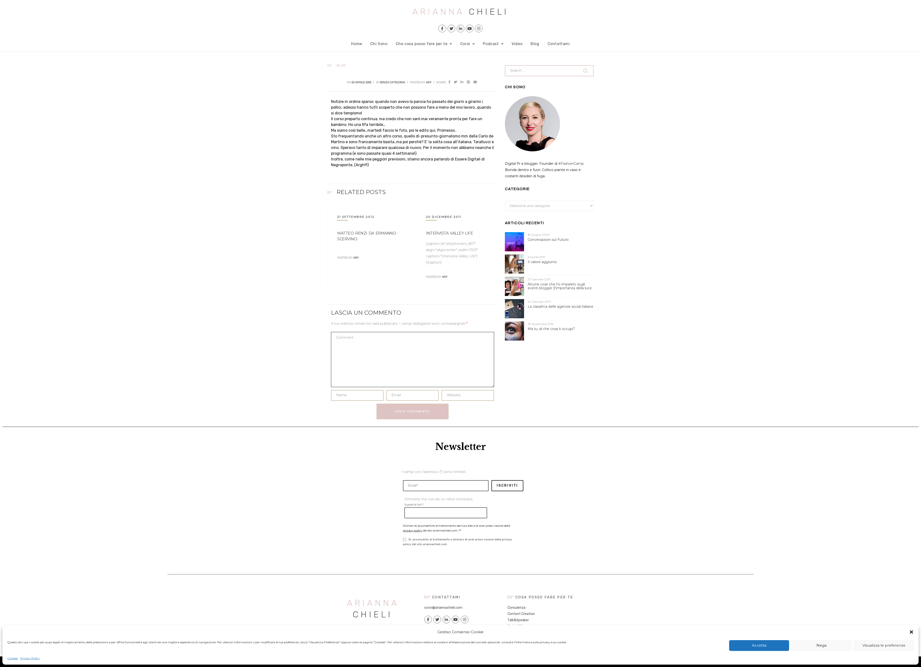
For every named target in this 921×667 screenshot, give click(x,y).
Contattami (559, 44)
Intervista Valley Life (449, 233)
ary (428, 82)
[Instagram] (479, 28)
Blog (535, 44)
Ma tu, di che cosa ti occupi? (551, 329)
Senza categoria (392, 82)
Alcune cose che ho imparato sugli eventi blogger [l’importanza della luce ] (560, 286)
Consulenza (516, 608)
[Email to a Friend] (475, 82)
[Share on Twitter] (455, 82)
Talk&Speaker (518, 620)
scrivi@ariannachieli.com (443, 608)
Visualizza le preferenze (883, 645)
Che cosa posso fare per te (422, 44)
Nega (821, 645)
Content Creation (521, 614)
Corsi (465, 44)
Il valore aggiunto (542, 262)
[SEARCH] (586, 70)
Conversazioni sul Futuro (548, 240)
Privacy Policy (30, 658)
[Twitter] (451, 28)
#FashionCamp (571, 163)
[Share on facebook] (449, 82)
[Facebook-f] (442, 28)
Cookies (12, 658)
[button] (911, 632)
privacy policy (412, 530)
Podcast (491, 44)
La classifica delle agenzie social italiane (560, 307)
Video (517, 44)
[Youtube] (469, 28)
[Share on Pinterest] (468, 82)
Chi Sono (379, 44)
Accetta (759, 645)
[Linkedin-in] (460, 28)
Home (356, 44)
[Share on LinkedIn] (461, 82)
